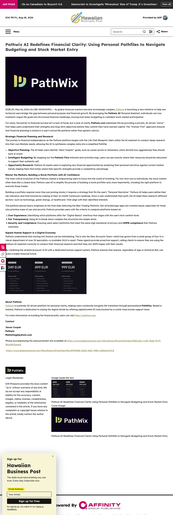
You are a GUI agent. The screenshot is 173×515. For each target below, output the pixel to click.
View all (166, 4)
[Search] (144, 32)
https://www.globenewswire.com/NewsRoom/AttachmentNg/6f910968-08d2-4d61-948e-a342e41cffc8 (60, 350)
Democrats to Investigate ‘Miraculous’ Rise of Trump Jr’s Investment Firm (117, 4)
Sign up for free (29, 501)
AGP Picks (9, 4)
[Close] (52, 456)
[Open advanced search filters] (150, 32)
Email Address (15, 489)
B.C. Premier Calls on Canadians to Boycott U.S (33, 4)
